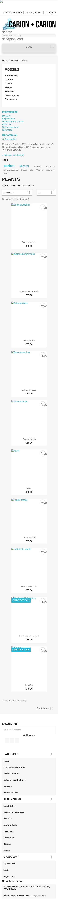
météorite (50, 170)
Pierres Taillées (11, 792)
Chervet (39, 170)
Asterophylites (29, 341)
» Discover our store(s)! (13, 155)
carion (9, 166)
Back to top (45, 708)
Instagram (17, 740)
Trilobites (10, 91)
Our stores (7, 130)
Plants (8, 83)
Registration (9, 876)
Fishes (8, 87)
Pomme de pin (29, 439)
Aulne (29, 488)
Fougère (29, 685)
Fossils (12, 69)
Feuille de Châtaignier (29, 636)
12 (45, 192)
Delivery (6, 116)
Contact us (8, 12)
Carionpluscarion (10, 170)
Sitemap (7, 844)
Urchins (9, 79)
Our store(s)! (9, 135)
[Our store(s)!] (9, 139)
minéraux (50, 166)
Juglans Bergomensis (29, 291)
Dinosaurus (11, 99)
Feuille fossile (29, 537)
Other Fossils (12, 95)
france (24, 170)
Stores (7, 850)
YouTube (12, 740)
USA (32, 170)
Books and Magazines (14, 767)
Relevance (17, 192)
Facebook (7, 740)
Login (6, 870)
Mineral (24, 166)
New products (10, 825)
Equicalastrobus (29, 242)
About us (6, 124)
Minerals (8, 786)
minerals (37, 166)
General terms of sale (12, 121)
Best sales (9, 831)
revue (5, 173)
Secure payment (10, 127)
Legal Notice (8, 118)
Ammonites (11, 76)
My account (9, 864)
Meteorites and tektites (15, 780)
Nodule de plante (29, 586)
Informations (9, 111)
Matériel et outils (12, 773)
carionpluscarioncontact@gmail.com (28, 896)
